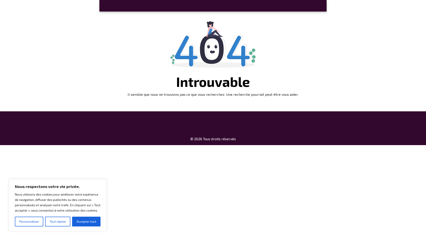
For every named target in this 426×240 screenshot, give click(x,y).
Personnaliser (29, 221)
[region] (57, 205)
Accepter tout (86, 221)
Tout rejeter (57, 221)
